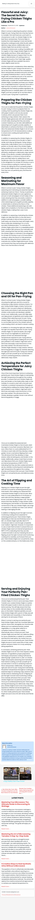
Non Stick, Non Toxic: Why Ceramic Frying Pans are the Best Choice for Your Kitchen (9, 791)
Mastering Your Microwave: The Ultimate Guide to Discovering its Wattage (15, 804)
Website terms (10, 895)
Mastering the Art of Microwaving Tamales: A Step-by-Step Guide (15, 835)
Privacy (4, 895)
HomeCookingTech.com (12, 892)
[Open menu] (31, 4)
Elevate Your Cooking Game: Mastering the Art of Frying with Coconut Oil (26, 791)
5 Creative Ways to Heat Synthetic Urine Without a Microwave (16, 865)
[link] (6, 769)
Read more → (5, 829)
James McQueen (10, 28)
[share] (15, 768)
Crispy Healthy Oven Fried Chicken (11, 770)
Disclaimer (18, 895)
